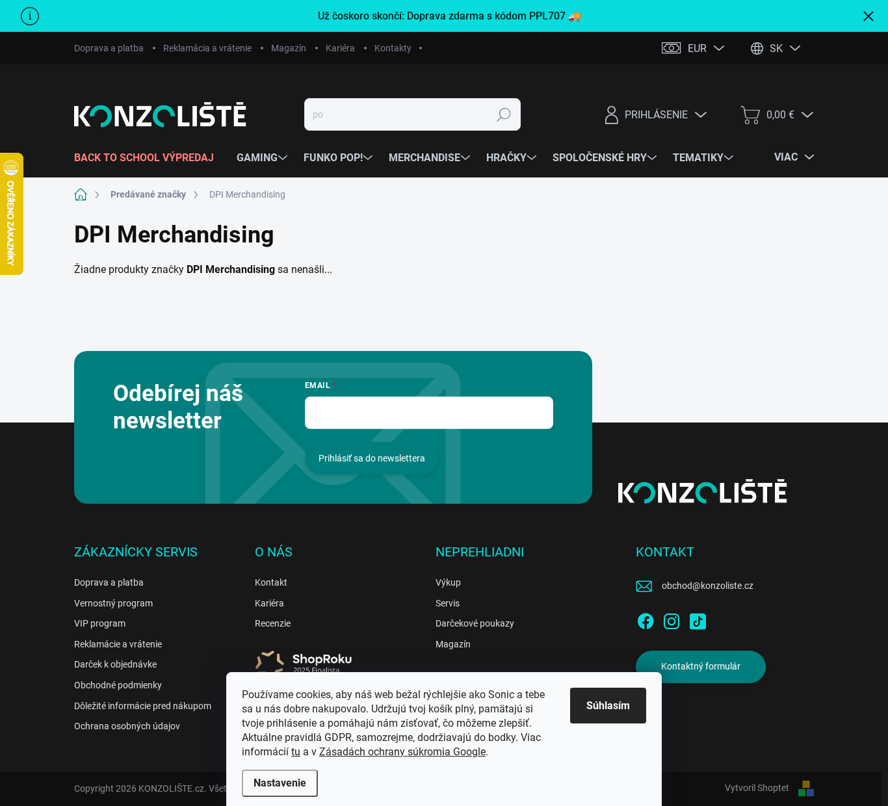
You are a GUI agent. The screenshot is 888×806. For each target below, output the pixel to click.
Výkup (448, 582)
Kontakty (392, 48)
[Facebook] (645, 619)
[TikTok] (697, 619)
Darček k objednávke (115, 664)
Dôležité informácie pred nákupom (142, 706)
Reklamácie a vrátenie (118, 644)
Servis (448, 603)
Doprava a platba (109, 48)
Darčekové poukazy (475, 623)
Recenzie (273, 623)
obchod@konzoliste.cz (707, 585)
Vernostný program (113, 603)
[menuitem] (149, 157)
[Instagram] (671, 619)
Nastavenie (280, 783)
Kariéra (340, 48)
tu (295, 752)
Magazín (288, 48)
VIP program (99, 623)
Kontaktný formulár (700, 666)
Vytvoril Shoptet (757, 788)
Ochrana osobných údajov (127, 726)
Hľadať (504, 114)
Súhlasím (608, 705)
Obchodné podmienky (118, 685)
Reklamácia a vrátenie (207, 48)
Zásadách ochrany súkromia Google (402, 752)
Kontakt (271, 582)
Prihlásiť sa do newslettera (372, 458)
